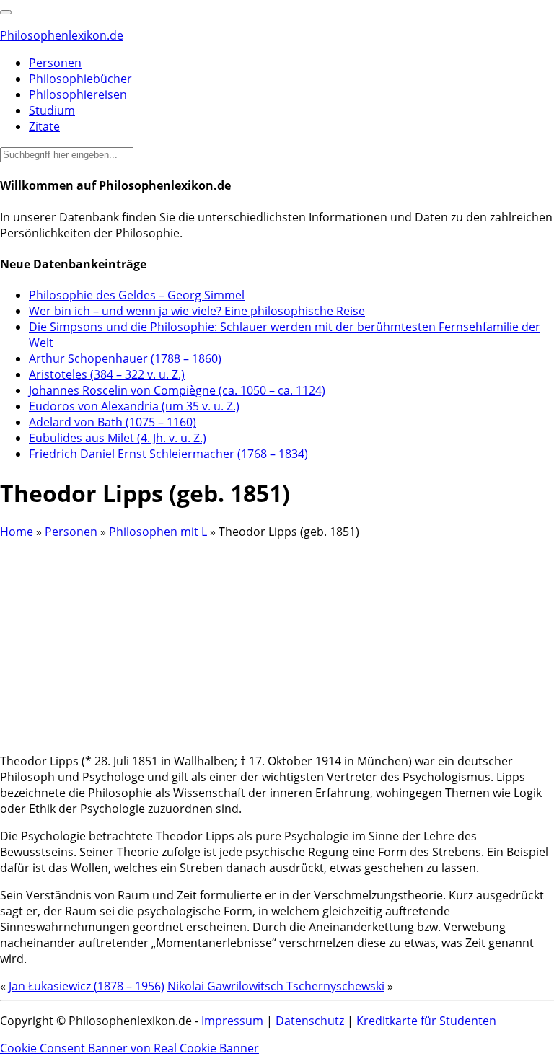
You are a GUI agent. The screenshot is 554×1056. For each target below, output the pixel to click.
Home (16, 532)
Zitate (44, 126)
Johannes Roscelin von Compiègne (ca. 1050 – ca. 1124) (177, 390)
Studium (52, 110)
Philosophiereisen (78, 94)
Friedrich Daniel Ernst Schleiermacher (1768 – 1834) (168, 454)
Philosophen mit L (158, 532)
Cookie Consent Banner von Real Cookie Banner (129, 1048)
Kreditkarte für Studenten (426, 1021)
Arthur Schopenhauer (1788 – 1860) (125, 358)
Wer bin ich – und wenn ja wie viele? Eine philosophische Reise (197, 311)
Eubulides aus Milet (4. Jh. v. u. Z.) (117, 438)
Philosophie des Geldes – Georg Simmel (137, 295)
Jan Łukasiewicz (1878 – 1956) (86, 986)
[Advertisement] (277, 641)
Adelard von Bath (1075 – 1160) (112, 422)
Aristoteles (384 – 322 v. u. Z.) (107, 374)
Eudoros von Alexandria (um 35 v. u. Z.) (134, 406)
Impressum (232, 1021)
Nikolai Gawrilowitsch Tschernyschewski (275, 986)
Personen (55, 63)
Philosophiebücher (80, 79)
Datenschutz (310, 1021)
